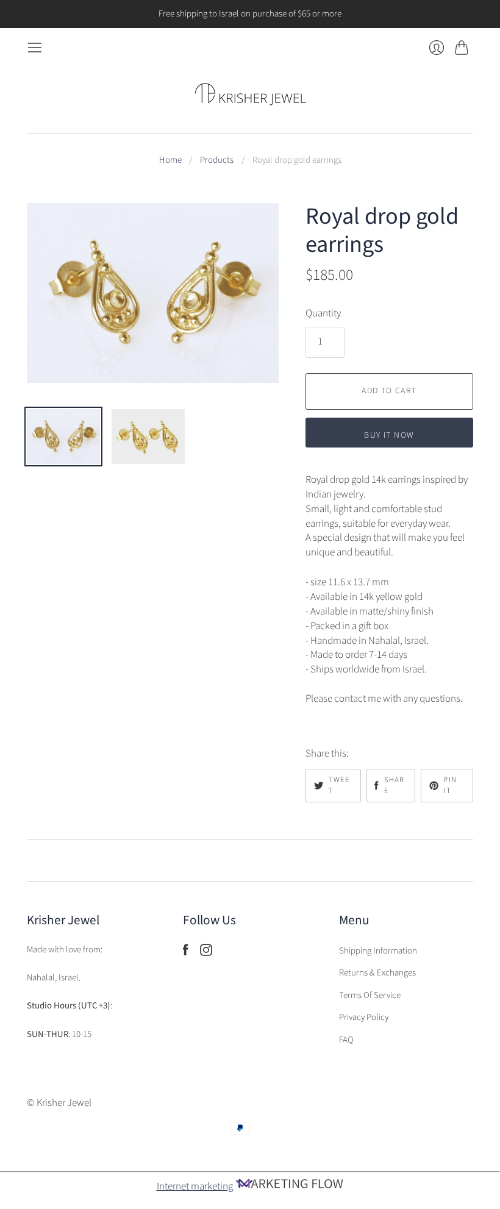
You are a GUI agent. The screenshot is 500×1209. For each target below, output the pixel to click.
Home (170, 160)
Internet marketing (195, 1186)
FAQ (346, 1039)
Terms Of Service (370, 995)
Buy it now (389, 435)
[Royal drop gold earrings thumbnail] (63, 436)
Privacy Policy (363, 1017)
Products (217, 160)
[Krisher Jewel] (250, 94)
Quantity (323, 314)
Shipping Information (378, 950)
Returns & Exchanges (377, 972)
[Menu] (35, 48)
